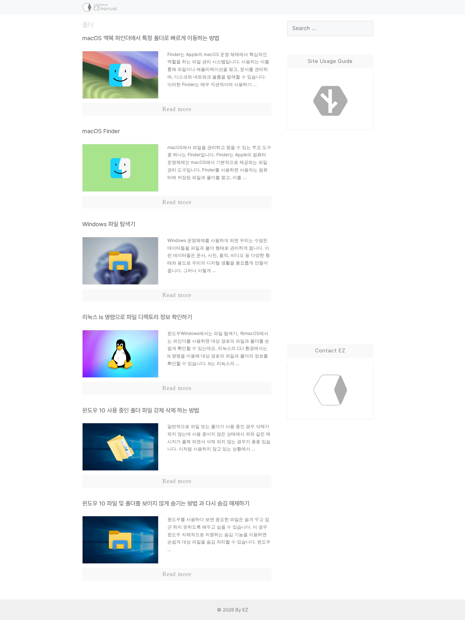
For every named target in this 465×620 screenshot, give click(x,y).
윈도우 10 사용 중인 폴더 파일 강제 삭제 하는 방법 (140, 410)
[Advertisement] (330, 230)
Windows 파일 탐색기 (108, 224)
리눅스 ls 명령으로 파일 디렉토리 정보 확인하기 (137, 317)
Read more (176, 109)
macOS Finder (101, 131)
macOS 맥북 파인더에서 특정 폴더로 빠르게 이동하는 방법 (150, 38)
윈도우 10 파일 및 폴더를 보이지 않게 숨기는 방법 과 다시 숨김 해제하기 (165, 503)
